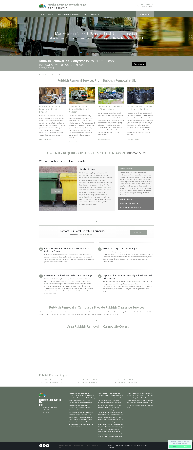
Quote (86, 14)
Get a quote (145, 14)
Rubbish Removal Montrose (91, 380)
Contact (95, 14)
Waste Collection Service (128, 203)
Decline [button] (174, 446)
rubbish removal (91, 178)
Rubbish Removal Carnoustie (127, 382)
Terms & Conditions (141, 445)
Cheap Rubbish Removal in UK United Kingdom (99, 33)
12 (103, 52)
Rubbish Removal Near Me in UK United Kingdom (139, 107)
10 (98, 52)
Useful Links (46, 410)
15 (109, 52)
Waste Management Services (130, 207)
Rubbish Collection (126, 199)
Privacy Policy (129, 445)
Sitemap (111, 447)
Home (43, 14)
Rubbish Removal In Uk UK (115, 445)
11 (101, 52)
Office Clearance (125, 169)
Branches (55, 75)
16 (112, 52)
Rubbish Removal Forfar (126, 380)
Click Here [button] (184, 443)
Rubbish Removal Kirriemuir (54, 382)
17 (114, 52)
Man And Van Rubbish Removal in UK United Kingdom (79, 109)
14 (107, 52)
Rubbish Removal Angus (53, 375)
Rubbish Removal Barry (89, 382)
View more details (45, 139)
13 (105, 52)
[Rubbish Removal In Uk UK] (42, 395)
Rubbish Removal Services (68, 14)
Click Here (57, 191)
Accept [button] (185, 446)
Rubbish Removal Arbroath (53, 380)
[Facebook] (40, 445)
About (51, 14)
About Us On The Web (50, 407)
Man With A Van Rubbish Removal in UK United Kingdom (50, 109)
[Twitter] (44, 445)
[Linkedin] (47, 445)
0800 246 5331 (147, 4)
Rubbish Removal (44, 75)
